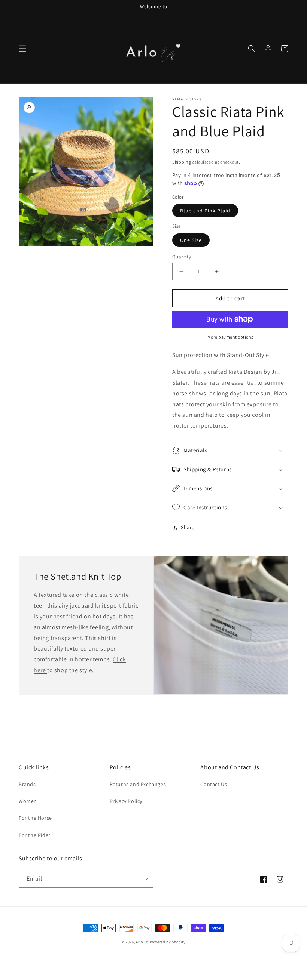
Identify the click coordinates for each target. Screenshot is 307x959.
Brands (27, 784)
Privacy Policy (126, 801)
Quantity (181, 257)
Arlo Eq (142, 942)
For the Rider (35, 835)
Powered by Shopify (168, 942)
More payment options (230, 337)
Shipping (181, 162)
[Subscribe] (145, 879)
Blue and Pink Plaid (205, 210)
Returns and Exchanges (138, 784)
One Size (191, 240)
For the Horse (35, 817)
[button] (22, 48)
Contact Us (213, 784)
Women (28, 801)
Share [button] (188, 527)
